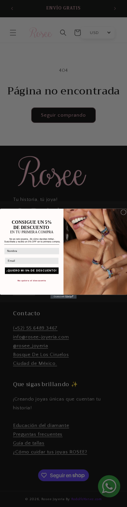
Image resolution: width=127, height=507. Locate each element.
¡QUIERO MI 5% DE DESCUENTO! (32, 270)
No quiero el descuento (32, 280)
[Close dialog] (123, 212)
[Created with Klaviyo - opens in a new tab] (63, 297)
